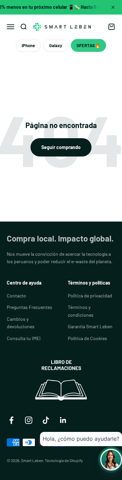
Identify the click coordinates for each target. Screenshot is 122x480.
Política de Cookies (87, 338)
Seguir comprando (61, 147)
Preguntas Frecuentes (29, 307)
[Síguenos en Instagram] (28, 420)
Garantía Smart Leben (90, 326)
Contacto (16, 295)
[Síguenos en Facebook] (11, 420)
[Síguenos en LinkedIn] (63, 420)
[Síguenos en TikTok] (45, 420)
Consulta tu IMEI (24, 338)
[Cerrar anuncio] (112, 7)
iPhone (28, 45)
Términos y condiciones (81, 310)
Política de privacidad (90, 295)
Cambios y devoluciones (21, 322)
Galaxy (55, 45)
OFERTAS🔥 (88, 45)
